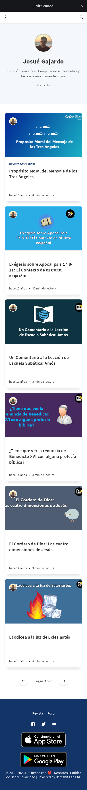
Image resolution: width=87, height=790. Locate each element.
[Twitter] (43, 724)
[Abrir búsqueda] (81, 17)
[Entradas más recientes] (23, 681)
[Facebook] (33, 724)
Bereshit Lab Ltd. (68, 777)
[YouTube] (54, 724)
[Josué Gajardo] (13, 121)
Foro (51, 713)
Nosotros (61, 772)
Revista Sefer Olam (22, 164)
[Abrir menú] (5, 17)
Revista (37, 713)
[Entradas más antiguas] (63, 681)
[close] (81, 5)
